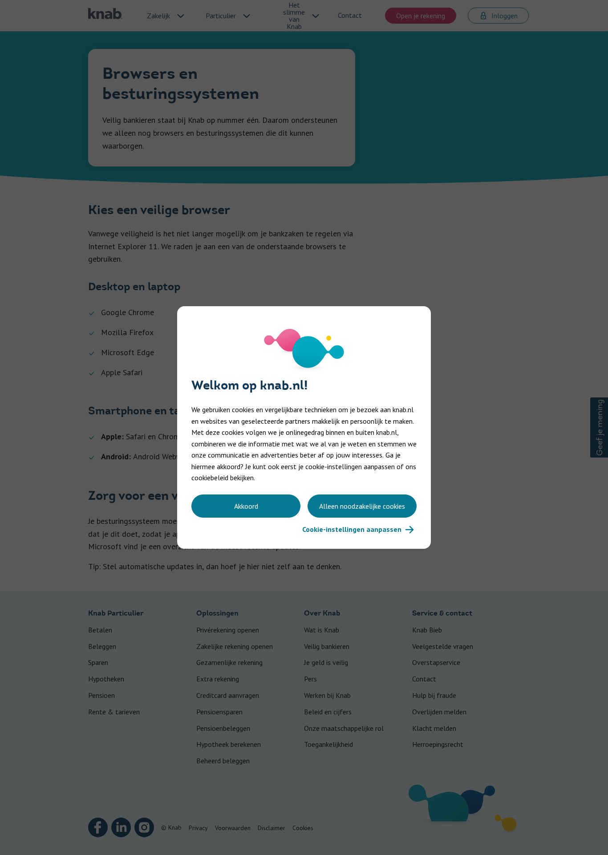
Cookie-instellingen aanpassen (351, 529)
